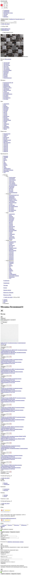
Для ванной (6, 64)
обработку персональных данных (15, 541)
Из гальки (5, 99)
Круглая (5, 138)
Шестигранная (6, 142)
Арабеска (5, 135)
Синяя (4, 125)
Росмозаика (6, 171)
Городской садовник (8, 170)
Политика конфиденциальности (8, 518)
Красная (5, 117)
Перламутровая (7, 120)
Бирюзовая (6, 107)
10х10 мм (5, 143)
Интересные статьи (8, 12)
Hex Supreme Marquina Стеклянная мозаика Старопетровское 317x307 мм (11, 458)
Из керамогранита (7, 94)
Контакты (5, 16)
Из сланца (5, 95)
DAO (4, 158)
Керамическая (6, 86)
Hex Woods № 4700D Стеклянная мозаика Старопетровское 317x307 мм (11, 468)
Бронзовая (5, 108)
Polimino (5, 165)
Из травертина (6, 97)
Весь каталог (8, 59)
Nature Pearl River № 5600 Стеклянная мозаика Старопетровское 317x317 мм (12, 372)
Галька (5, 136)
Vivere (4, 167)
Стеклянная (6, 88)
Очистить (3, 318)
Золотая (5, 115)
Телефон (3, 537)
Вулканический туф (8, 82)
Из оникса (5, 96)
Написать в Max (7, 294)
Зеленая (5, 113)
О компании (6, 10)
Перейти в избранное (5, 573)
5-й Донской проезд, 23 (18, 19)
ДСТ (4, 172)
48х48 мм (5, 151)
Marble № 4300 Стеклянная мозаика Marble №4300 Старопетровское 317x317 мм (13, 439)
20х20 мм (5, 146)
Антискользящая (7, 70)
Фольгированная (7, 77)
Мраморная (6, 85)
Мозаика (5, 483)
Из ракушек (6, 92)
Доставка (5, 14)
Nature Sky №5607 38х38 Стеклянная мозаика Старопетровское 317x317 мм (11, 430)
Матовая (5, 74)
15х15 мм (5, 145)
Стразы (5, 91)
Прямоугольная (7, 140)
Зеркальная (6, 83)
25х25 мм (5, 148)
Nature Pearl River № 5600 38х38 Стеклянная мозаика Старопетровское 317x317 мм (13, 353)
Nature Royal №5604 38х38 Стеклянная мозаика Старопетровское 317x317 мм (12, 410)
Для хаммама (6, 69)
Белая (4, 105)
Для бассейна (6, 62)
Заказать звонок (4, 19)
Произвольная (6, 133)
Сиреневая (6, 126)
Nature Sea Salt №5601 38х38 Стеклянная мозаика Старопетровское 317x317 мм (12, 420)
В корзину (3, 347)
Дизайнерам (6, 11)
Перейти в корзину (5, 531)
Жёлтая (5, 112)
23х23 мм (5, 147)
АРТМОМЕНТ (7, 168)
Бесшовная (6, 71)
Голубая (5, 111)
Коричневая (6, 116)
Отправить (3, 539)
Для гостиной (6, 65)
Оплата (5, 15)
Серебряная (6, 123)
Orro (4, 162)
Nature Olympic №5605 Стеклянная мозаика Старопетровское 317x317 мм (11, 362)
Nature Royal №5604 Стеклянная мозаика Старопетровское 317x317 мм (10, 382)
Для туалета (6, 67)
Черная (5, 129)
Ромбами (5, 141)
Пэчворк (5, 76)
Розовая (5, 121)
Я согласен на (12, 541)
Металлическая (7, 90)
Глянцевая (5, 72)
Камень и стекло (7, 87)
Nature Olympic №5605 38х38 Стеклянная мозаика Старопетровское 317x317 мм (12, 401)
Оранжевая (6, 118)
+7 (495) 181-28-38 (5, 24)
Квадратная (6, 137)
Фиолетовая (6, 127)
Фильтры (5, 322)
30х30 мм (5, 150)
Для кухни (5, 66)
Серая (4, 122)
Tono (4, 166)
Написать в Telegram (8, 292)
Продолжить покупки (14, 531)
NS (4, 161)
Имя (2, 536)
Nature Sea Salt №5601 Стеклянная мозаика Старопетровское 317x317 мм (11, 391)
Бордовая (5, 110)
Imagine (5, 159)
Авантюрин (6, 103)
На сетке (5, 75)
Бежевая (5, 106)
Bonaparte (5, 156)
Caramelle (5, 157)
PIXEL (5, 163)
